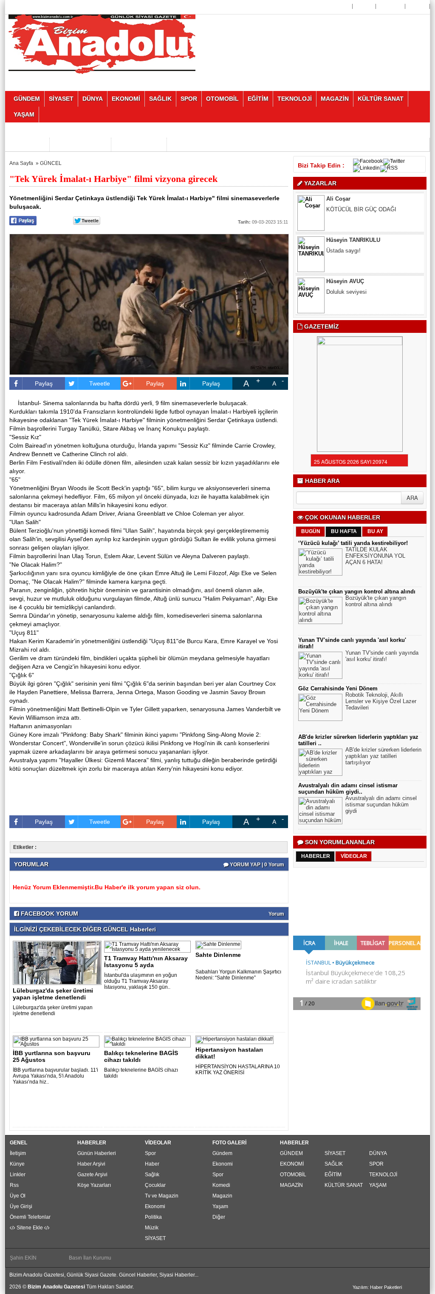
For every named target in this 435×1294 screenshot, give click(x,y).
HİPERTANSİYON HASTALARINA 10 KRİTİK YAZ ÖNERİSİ (237, 1069)
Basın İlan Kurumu (90, 1258)
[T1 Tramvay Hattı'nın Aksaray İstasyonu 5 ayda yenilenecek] (149, 946)
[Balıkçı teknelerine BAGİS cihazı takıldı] (149, 1041)
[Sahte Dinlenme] (219, 944)
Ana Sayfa (338, 6)
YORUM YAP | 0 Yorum (256, 865)
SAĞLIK (334, 1164)
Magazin (222, 1196)
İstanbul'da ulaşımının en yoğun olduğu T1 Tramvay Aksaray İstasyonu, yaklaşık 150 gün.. (140, 981)
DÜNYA (378, 1153)
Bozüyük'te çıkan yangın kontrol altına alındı (356, 591)
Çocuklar (155, 1185)
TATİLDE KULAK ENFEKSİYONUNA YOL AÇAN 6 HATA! (375, 555)
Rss (14, 1185)
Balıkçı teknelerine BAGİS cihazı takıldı (141, 1056)
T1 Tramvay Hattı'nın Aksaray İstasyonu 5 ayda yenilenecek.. (146, 965)
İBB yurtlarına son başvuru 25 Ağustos (51, 1056)
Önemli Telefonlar (30, 1217)
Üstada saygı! (343, 250)
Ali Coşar (338, 199)
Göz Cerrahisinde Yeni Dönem (338, 688)
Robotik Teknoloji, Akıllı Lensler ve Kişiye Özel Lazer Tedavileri (380, 701)
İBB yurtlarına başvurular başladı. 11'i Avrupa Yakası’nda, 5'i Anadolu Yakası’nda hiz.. (55, 1076)
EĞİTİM (333, 1175)
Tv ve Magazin (161, 1196)
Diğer (218, 1217)
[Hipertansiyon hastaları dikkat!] (236, 1039)
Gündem (222, 1153)
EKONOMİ (292, 1164)
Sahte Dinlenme (218, 954)
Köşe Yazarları (94, 1185)
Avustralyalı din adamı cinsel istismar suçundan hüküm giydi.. (348, 788)
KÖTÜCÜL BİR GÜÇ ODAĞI (361, 209)
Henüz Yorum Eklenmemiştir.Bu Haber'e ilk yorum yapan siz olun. (107, 887)
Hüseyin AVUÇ (345, 281)
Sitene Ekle (29, 1228)
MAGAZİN (291, 1185)
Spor (150, 1153)
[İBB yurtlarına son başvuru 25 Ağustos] (57, 1041)
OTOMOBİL (293, 1175)
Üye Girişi (391, 6)
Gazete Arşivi (92, 1175)
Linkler (17, 1175)
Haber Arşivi (91, 1164)
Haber (152, 1164)
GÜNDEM (291, 1153)
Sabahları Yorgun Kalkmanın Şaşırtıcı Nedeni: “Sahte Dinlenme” (238, 975)
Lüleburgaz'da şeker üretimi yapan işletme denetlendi (53, 994)
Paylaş (44, 383)
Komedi (221, 1185)
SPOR (376, 1164)
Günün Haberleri (96, 1153)
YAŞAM (378, 1185)
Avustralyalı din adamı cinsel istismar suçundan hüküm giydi (381, 804)
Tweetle (99, 383)
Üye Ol (365, 6)
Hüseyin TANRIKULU (353, 240)
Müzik (151, 1228)
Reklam (418, 6)
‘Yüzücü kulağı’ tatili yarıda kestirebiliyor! (353, 543)
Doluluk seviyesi (346, 292)
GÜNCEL (51, 163)
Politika (153, 1217)
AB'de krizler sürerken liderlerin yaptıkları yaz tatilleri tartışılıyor (383, 756)
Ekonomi (155, 1206)
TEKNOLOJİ (383, 1175)
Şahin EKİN (23, 1258)
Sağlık (152, 1175)
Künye (17, 1164)
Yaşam (220, 1206)
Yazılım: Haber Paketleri (377, 1287)
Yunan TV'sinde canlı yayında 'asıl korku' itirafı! (381, 656)
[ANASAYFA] (101, 43)
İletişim (18, 1153)
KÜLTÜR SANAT (344, 1185)
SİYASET (155, 1238)
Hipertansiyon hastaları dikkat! (229, 1053)
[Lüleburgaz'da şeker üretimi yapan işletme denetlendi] (59, 962)
